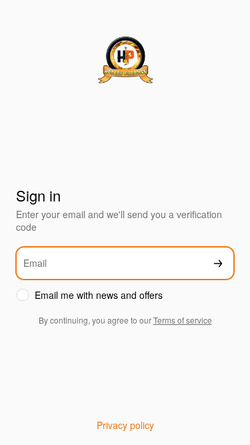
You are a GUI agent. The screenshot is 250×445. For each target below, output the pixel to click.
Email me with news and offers (99, 295)
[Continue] (218, 263)
